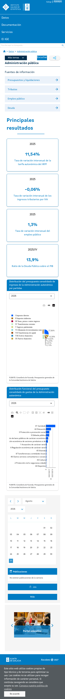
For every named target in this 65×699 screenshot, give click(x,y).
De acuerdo (15, 694)
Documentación (11, 25)
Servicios (7, 32)
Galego (49, 2)
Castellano (58, 2)
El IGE (5, 39)
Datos (5, 17)
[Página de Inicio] (4, 51)
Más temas (13, 58)
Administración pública (27, 52)
